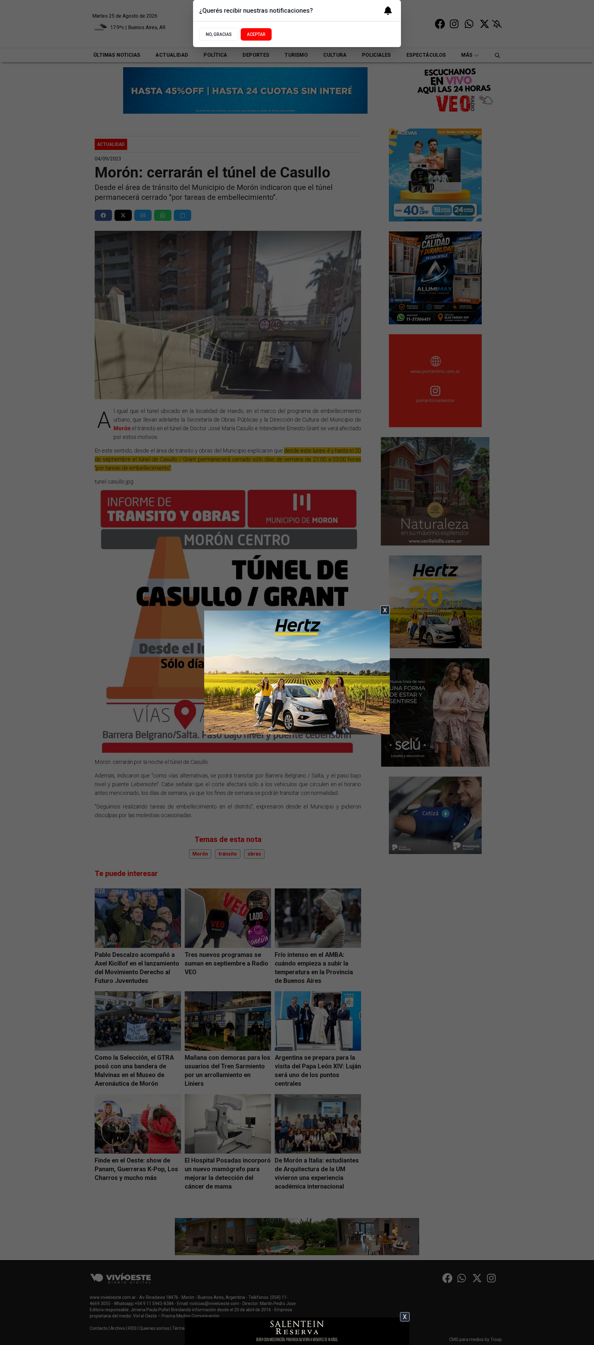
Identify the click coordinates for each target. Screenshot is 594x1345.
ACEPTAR (256, 34)
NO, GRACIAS (219, 34)
